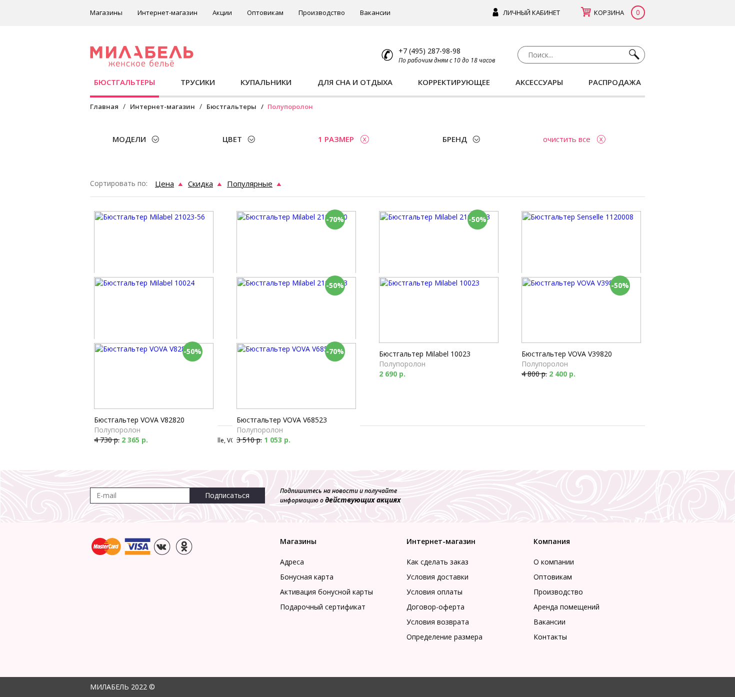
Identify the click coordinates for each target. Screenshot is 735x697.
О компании (554, 561)
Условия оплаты (434, 591)
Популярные (249, 183)
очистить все (566, 139)
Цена (164, 183)
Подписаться (227, 495)
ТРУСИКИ (197, 82)
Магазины (106, 12)
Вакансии (375, 12)
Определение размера (444, 637)
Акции (222, 12)
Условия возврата (437, 621)
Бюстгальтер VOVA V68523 (281, 419)
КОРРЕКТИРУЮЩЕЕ (454, 82)
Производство (321, 12)
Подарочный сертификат (323, 607)
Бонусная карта (307, 577)
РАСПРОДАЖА (614, 82)
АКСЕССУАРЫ (539, 82)
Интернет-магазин (168, 12)
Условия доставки (437, 577)
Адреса (292, 561)
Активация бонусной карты (326, 591)
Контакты (550, 637)
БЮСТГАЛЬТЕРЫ (124, 82)
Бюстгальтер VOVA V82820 (139, 419)
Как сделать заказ (437, 561)
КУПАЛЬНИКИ (266, 82)
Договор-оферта (435, 607)
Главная (104, 106)
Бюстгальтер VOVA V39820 (567, 353)
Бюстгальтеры (231, 106)
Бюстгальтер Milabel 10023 (424, 353)
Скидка (200, 183)
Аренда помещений (567, 607)
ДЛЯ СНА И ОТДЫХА (355, 82)
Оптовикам (265, 12)
